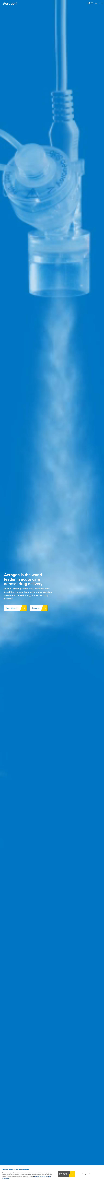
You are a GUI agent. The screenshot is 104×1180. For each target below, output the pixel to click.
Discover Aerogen (12, 608)
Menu (101, 3)
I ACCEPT (63, 1174)
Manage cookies (86, 1174)
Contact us (35, 608)
